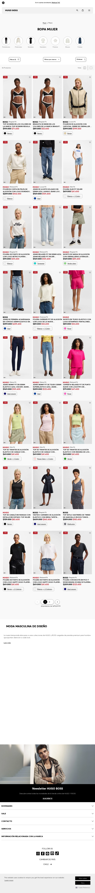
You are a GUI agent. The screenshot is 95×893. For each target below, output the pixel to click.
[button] (82, 887)
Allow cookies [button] (83, 878)
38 (79, 256)
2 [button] (49, 602)
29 (49, 191)
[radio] (84, 67)
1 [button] (45, 602)
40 (85, 256)
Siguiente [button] (57, 606)
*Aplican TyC (57, 2)
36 (72, 256)
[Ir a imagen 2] (5, 117)
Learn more (9, 880)
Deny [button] (82, 883)
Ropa (50, 23)
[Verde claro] (65, 263)
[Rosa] (65, 328)
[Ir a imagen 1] (4, 117)
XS (6, 126)
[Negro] (5, 133)
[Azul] (35, 198)
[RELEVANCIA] (81, 59)
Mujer (44, 23)
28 (42, 191)
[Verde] (5, 459)
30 (55, 191)
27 (12, 321)
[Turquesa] (35, 263)
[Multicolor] (65, 524)
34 (66, 256)
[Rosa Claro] (35, 459)
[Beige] (65, 133)
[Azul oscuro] (5, 394)
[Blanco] (5, 198)
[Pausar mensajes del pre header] (3, 2)
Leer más (7, 643)
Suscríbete (47, 798)
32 (66, 517)
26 (36, 191)
